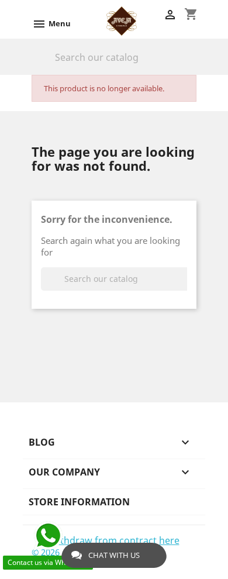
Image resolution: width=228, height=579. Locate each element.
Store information (79, 501)
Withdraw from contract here (114, 540)
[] (191, 65)
